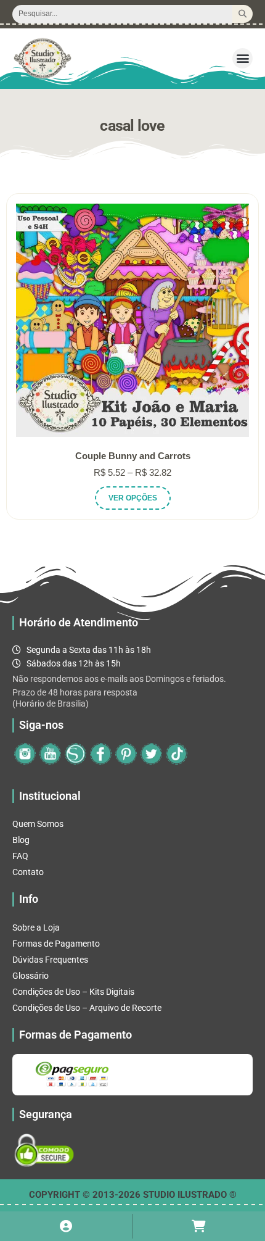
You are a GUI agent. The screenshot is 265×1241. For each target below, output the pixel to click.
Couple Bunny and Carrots (132, 455)
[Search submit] (242, 14)
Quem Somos (37, 824)
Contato (28, 872)
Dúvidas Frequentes (50, 960)
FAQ (20, 856)
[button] (242, 58)
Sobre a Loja (36, 927)
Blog (21, 840)
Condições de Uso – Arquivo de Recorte (86, 1008)
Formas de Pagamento (56, 943)
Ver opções (132, 498)
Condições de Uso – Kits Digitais (73, 992)
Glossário (30, 976)
